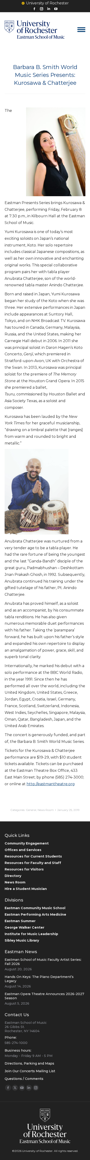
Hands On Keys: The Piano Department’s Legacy (39, 979)
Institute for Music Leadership (31, 934)
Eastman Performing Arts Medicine (35, 914)
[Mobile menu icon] (81, 29)
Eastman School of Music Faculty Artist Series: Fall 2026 (43, 962)
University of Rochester (47, 3)
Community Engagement (27, 843)
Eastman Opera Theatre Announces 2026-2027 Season (44, 996)
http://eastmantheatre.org (51, 784)
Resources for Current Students (33, 856)
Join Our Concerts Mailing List (30, 1071)
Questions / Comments (24, 1079)
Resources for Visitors (24, 869)
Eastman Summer (20, 921)
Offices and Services (23, 850)
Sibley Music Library (22, 940)
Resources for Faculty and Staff (33, 863)
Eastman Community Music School (35, 908)
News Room (46, 810)
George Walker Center (24, 927)
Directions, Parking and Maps (29, 1063)
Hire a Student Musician (26, 889)
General (31, 810)
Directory (13, 876)
